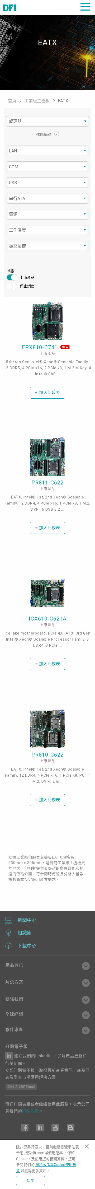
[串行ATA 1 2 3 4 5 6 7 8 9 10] (47, 199)
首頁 (12, 100)
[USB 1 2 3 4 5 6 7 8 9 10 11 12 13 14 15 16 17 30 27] (47, 183)
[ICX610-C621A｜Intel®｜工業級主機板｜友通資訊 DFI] (47, 593)
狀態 (10, 271)
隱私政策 (30, 1111)
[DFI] (9, 7)
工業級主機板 (37, 100)
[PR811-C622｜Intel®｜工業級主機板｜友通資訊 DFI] (47, 457)
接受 (30, 1180)
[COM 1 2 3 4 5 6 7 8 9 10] (47, 167)
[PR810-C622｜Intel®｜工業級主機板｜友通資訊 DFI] (47, 729)
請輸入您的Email (21, 1087)
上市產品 (27, 277)
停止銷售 (27, 286)
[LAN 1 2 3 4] (47, 151)
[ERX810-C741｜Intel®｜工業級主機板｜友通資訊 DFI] (47, 321)
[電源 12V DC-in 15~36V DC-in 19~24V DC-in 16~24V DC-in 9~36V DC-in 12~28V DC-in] (47, 214)
